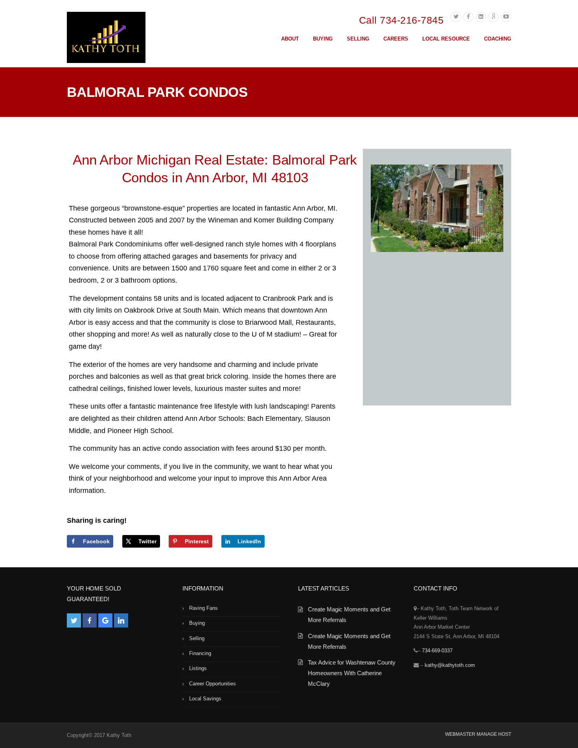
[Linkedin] (481, 17)
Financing (200, 653)
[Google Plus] (493, 17)
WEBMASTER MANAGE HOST (478, 734)
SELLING (358, 39)
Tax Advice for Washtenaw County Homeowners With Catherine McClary (352, 673)
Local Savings (205, 699)
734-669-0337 (437, 651)
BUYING (323, 39)
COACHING (497, 39)
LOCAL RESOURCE (446, 39)
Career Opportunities (212, 684)
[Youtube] (506, 17)
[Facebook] (468, 17)
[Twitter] (456, 17)
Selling (196, 638)
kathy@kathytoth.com (450, 665)
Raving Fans (203, 608)
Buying (197, 623)
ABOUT (290, 39)
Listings (198, 668)
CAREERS (395, 39)
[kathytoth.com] (106, 39)
